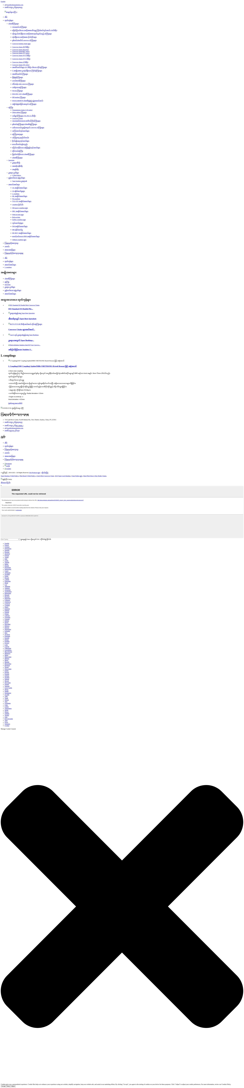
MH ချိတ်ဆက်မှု (17, 230)
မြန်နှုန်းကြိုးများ (17, 77)
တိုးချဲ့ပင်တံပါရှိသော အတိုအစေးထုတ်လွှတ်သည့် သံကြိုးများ (32, 33)
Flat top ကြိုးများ (17, 90)
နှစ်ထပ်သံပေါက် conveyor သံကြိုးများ (24, 40)
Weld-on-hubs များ (18, 214)
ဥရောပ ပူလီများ (13, 173)
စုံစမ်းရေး (11, 403)
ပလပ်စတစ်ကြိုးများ (19, 80)
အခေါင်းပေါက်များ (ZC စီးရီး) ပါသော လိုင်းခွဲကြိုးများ (29, 67)
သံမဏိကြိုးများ (13, 23)
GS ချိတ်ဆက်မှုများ (18, 191)
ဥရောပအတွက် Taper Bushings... (21, 340)
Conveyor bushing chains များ (21, 43)
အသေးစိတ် (18, 403)
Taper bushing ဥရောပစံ (19, 181)
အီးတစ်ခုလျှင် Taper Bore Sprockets (22, 319)
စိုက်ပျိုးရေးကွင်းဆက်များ (20, 141)
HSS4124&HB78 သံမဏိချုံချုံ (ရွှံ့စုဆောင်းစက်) (27, 101)
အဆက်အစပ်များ (14, 184)
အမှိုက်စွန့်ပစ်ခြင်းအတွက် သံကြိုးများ (24, 104)
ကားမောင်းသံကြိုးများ (19, 27)
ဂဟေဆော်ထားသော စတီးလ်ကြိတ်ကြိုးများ (26, 121)
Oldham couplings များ (19, 240)
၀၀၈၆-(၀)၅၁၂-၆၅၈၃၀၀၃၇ (13, 7)
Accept (3, 1086)
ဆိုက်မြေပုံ (44, 472)
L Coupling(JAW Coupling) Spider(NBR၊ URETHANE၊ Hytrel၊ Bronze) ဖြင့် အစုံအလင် (42, 366)
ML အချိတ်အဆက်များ (19, 196)
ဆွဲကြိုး (10, 107)
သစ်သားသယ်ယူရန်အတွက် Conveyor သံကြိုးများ (28, 127)
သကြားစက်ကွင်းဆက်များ (20, 131)
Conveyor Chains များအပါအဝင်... (21, 329)
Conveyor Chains (17, 118)
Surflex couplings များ (19, 219)
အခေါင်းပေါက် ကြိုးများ (20, 74)
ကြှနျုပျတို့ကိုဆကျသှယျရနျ (14, 253)
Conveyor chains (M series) (20, 50)
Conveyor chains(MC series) (20, 51)
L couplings (15, 194)
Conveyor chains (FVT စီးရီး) (21, 55)
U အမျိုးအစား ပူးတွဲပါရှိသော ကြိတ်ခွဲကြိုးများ (27, 70)
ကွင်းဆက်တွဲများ (17, 223)
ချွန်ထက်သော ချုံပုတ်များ (16, 178)
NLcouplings (16, 199)
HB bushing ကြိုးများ (19, 97)
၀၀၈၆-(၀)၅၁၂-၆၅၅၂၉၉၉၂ (14, 425)
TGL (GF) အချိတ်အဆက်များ (21, 201)
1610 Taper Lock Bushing (63, 476)
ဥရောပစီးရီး (16, 162)
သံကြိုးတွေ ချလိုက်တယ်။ (20, 137)
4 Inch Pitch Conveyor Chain (45, 476)
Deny (8, 1086)
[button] (122, 907)
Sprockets (11, 160)
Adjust (13, 1086)
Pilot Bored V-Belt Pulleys (28, 476)
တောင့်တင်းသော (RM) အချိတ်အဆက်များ (26, 236)
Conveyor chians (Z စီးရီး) (20, 62)
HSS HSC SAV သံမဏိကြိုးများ (22, 94)
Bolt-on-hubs (16, 217)
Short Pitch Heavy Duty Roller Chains (94, 476)
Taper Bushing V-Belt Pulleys (10, 476)
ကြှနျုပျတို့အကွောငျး (11, 243)
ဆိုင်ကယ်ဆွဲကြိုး (17, 151)
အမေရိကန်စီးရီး (17, 166)
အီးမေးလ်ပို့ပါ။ (5, 482)
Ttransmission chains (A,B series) (22, 110)
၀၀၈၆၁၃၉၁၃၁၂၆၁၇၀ (12, 430)
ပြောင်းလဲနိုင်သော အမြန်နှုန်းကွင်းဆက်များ (26, 147)
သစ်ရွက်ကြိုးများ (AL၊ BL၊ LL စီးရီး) (24, 116)
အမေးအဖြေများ (10, 250)
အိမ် (6, 17)
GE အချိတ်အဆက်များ (19, 188)
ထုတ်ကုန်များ (9, 20)
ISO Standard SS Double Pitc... (20, 309)
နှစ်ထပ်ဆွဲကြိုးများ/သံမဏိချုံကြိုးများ (24, 124)
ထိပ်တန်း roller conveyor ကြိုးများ (23, 84)
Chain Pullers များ (76, 476)
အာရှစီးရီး (15, 169)
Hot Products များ (34, 472)
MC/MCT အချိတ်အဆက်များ (21, 233)
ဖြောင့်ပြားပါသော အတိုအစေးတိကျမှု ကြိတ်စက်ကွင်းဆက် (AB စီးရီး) (34, 30)
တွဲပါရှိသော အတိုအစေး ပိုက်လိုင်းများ (24, 37)
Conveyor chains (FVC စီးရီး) (21, 59)
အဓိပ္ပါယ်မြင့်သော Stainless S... (20, 350)
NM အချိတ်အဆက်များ (20, 226)
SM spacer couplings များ (20, 208)
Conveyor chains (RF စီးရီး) (20, 47)
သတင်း (7, 246)
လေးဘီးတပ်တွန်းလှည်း (20, 144)
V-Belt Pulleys (16, 175)
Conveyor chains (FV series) (20, 53)
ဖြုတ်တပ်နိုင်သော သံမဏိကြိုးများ (23, 154)
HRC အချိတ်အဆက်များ (20, 211)
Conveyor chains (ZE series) (20, 65)
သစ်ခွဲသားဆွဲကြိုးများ (19, 87)
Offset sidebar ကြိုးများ (19, 112)
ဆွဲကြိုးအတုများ (17, 134)
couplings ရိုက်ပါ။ (17, 204)
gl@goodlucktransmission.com (14, 5)
